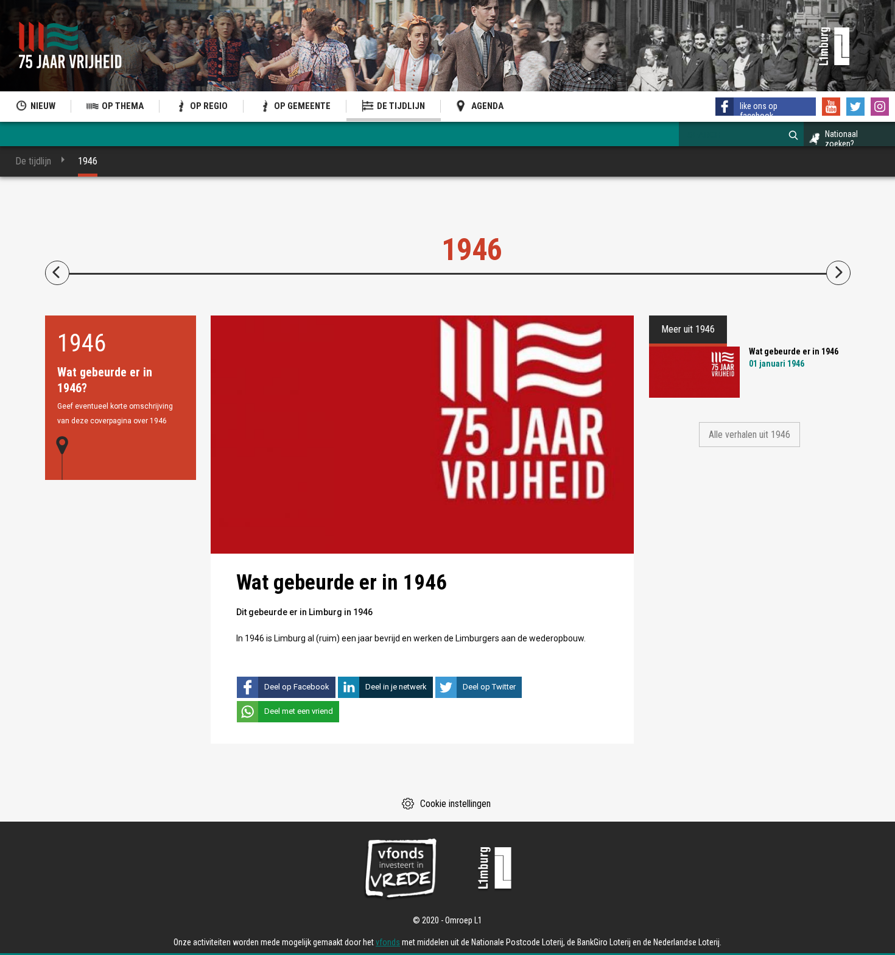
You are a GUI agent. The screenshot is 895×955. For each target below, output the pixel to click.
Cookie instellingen (455, 803)
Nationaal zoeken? (841, 139)
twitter (855, 106)
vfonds (388, 942)
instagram (880, 106)
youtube (831, 106)
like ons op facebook (758, 111)
